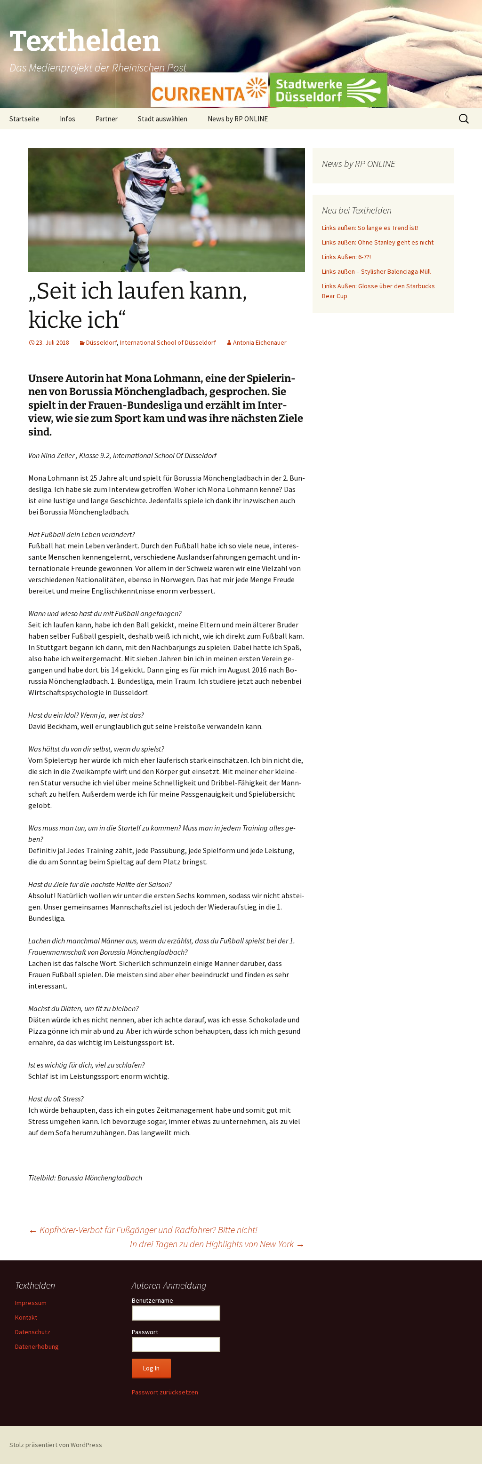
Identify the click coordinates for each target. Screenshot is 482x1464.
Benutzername (152, 1300)
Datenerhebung (37, 1346)
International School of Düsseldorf (168, 342)
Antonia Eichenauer (260, 342)
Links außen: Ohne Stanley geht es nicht (378, 242)
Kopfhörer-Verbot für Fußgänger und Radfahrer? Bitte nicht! (142, 1229)
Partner (107, 118)
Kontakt (26, 1317)
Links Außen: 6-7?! (346, 257)
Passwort (145, 1332)
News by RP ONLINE (238, 118)
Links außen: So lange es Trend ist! (370, 227)
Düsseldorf (101, 342)
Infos (67, 118)
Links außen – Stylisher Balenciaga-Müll (376, 271)
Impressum (31, 1302)
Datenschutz (32, 1332)
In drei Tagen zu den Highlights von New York (217, 1244)
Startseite (24, 118)
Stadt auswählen (162, 118)
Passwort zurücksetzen (165, 1392)
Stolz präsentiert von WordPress (55, 1444)
